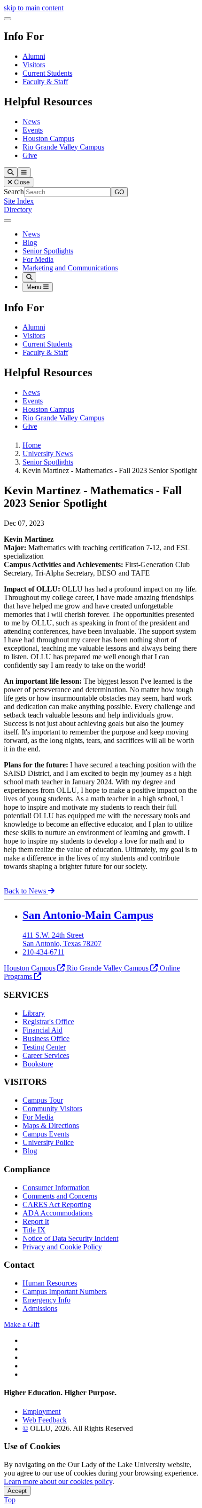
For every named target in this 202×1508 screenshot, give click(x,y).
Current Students (47, 73)
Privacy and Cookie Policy (62, 1247)
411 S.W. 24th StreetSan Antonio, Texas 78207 (62, 939)
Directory (18, 209)
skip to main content (33, 8)
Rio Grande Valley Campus (63, 147)
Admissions (40, 1308)
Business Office (46, 1038)
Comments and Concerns (60, 1196)
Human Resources (50, 1283)
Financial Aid (42, 1030)
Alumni (34, 56)
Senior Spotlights (48, 251)
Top (10, 1500)
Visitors (34, 65)
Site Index (19, 201)
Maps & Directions (51, 1125)
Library (34, 1013)
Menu (34, 287)
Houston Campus (48, 138)
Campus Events (46, 1134)
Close (21, 182)
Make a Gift (21, 1324)
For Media (38, 259)
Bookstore (38, 1064)
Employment (42, 1411)
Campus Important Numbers (65, 1291)
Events (33, 130)
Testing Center (44, 1047)
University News (48, 454)
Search (14, 192)
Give (30, 155)
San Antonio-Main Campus (88, 915)
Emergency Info (46, 1300)
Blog (30, 242)
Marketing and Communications (70, 268)
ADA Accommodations (58, 1213)
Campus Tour (43, 1100)
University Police (48, 1142)
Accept (17, 1490)
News (31, 122)
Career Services (46, 1055)
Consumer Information (56, 1188)
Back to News (26, 891)
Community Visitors (52, 1109)
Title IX (34, 1230)
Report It (36, 1221)
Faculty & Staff (45, 82)
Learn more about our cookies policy (58, 1481)
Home (32, 445)
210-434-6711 (43, 952)
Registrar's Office (48, 1022)
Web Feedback (45, 1420)
